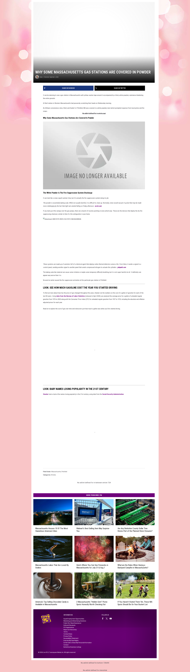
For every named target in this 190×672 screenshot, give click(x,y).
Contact (66, 645)
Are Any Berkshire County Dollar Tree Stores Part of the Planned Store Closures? (135, 529)
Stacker (45, 394)
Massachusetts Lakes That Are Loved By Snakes (52, 566)
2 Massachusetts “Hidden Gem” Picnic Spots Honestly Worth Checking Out (91, 603)
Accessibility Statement (71, 638)
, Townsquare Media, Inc (56, 652)
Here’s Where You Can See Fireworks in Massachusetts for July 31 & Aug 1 (92, 566)
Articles (53, 475)
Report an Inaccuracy (70, 629)
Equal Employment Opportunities (74, 619)
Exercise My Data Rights (71, 640)
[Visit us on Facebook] (103, 618)
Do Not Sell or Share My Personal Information (78, 642)
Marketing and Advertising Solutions (75, 621)
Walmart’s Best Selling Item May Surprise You (92, 529)
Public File (67, 623)
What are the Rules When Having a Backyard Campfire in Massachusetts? (133, 566)
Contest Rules (68, 634)
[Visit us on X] (107, 618)
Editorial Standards (69, 625)
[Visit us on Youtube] (111, 618)
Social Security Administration (113, 394)
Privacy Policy (68, 636)
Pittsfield (64, 471)
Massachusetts (56, 471)
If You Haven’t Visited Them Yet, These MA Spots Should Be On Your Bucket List (135, 603)
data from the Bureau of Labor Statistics (70, 296)
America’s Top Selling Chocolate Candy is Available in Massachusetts (51, 603)
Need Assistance (76, 623)
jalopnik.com (121, 267)
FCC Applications (69, 627)
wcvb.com (98, 206)
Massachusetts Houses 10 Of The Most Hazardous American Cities (51, 529)
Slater (41, 77)
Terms (66, 632)
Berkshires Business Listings (72, 647)
